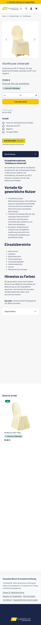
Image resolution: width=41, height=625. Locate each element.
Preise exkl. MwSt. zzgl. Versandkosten (15, 84)
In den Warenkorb (20, 102)
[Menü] (21, 8)
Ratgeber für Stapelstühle (12, 596)
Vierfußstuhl (7, 600)
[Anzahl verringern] (4, 95)
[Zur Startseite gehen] (10, 8)
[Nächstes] (34, 39)
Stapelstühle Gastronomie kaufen (25, 600)
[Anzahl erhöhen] (36, 95)
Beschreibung (10, 154)
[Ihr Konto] (31, 8)
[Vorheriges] (6, 39)
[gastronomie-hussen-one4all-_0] (20, 39)
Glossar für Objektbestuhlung (13, 592)
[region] (20, 39)
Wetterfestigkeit (29, 596)
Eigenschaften (10, 311)
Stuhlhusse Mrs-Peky (12, 433)
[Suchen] (26, 8)
